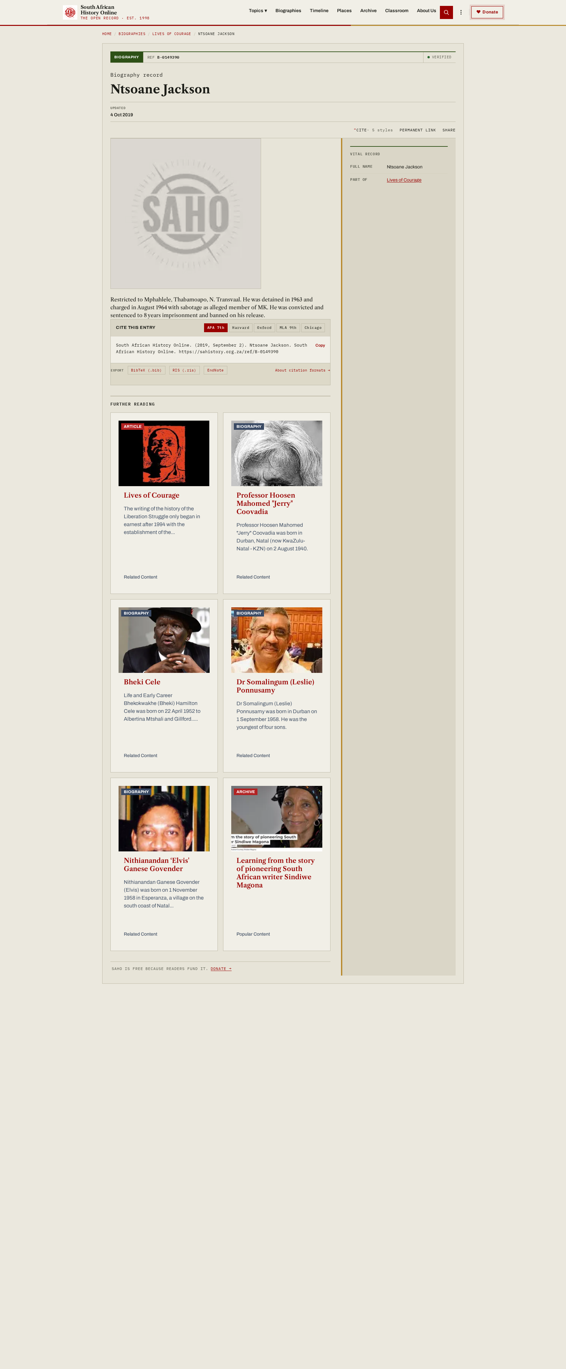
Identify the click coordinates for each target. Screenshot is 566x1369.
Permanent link (418, 129)
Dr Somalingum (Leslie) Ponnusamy (275, 686)
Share (449, 129)
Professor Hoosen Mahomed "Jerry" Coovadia (265, 503)
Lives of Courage (171, 33)
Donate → (221, 968)
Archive (368, 10)
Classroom (396, 10)
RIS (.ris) (184, 370)
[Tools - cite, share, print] (461, 12)
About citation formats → (302, 370)
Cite (373, 129)
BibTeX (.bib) (146, 370)
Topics (258, 10)
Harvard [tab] (240, 327)
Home (107, 33)
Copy (320, 345)
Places (344, 10)
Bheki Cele (142, 682)
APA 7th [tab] (215, 327)
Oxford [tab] (264, 327)
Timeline (319, 10)
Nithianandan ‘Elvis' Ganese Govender (156, 865)
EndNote (215, 370)
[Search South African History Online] (446, 12)
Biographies (288, 10)
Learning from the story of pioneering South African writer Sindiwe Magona (275, 873)
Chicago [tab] (313, 327)
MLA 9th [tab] (288, 327)
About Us (426, 10)
